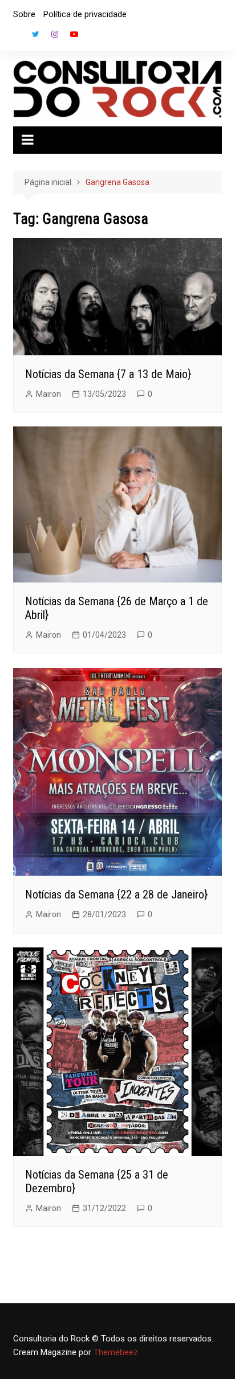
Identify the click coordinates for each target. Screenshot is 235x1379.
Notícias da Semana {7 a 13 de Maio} (108, 374)
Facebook (16, 37)
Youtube (74, 34)
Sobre (24, 14)
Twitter (35, 34)
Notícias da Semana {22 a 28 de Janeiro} (116, 894)
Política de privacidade (85, 14)
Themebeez (116, 1352)
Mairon (48, 394)
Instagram (54, 34)
